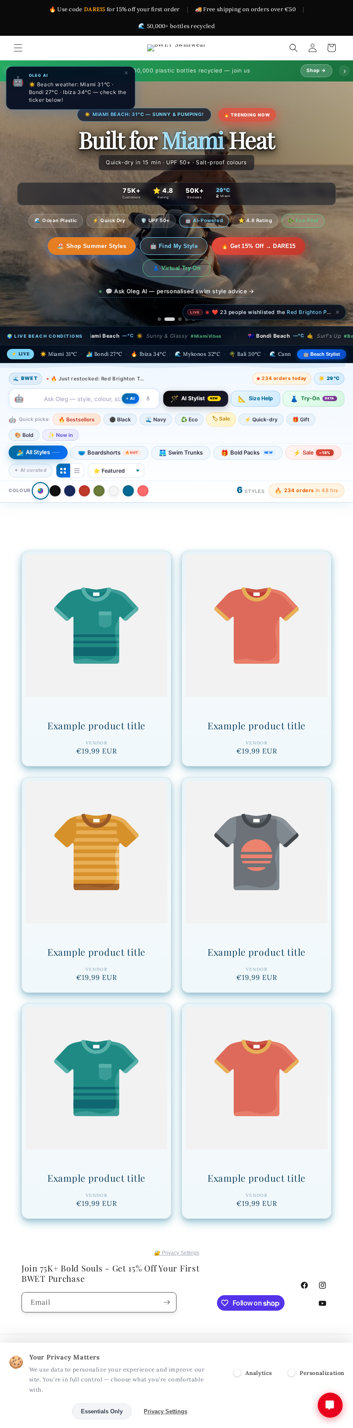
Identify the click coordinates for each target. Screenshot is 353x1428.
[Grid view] (63, 448)
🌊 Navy (156, 397)
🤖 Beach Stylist (321, 332)
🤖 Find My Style (129, 246)
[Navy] (69, 468)
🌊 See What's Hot (55, 246)
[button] (18, 47)
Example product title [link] (96, 703)
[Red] (84, 468)
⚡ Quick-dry (261, 397)
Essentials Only (102, 1411)
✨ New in (60, 413)
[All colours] (40, 468)
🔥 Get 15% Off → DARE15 (213, 246)
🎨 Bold (24, 413)
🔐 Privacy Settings (176, 1253)
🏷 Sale (221, 396)
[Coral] (143, 468)
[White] (113, 468)
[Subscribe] (166, 1302)
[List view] (77, 448)
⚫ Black (120, 397)
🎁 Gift (301, 397)
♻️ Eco (189, 397)
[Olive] (99, 468)
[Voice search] (148, 376)
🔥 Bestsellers (77, 397)
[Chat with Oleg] (330, 1405)
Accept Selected (38, 1411)
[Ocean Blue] (128, 468)
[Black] (55, 468)
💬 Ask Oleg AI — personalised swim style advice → (179, 269)
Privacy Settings (165, 1411)
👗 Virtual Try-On (298, 246)
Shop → (316, 70)
